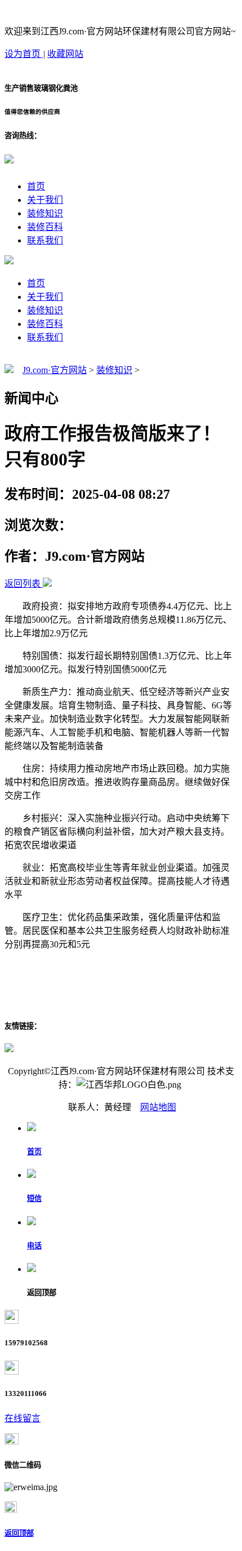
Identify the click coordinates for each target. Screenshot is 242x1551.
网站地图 (158, 1107)
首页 (36, 186)
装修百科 (45, 227)
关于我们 (45, 200)
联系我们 (45, 240)
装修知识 (45, 213)
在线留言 (23, 1418)
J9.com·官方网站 (55, 370)
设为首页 (24, 54)
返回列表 (23, 583)
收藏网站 (65, 54)
